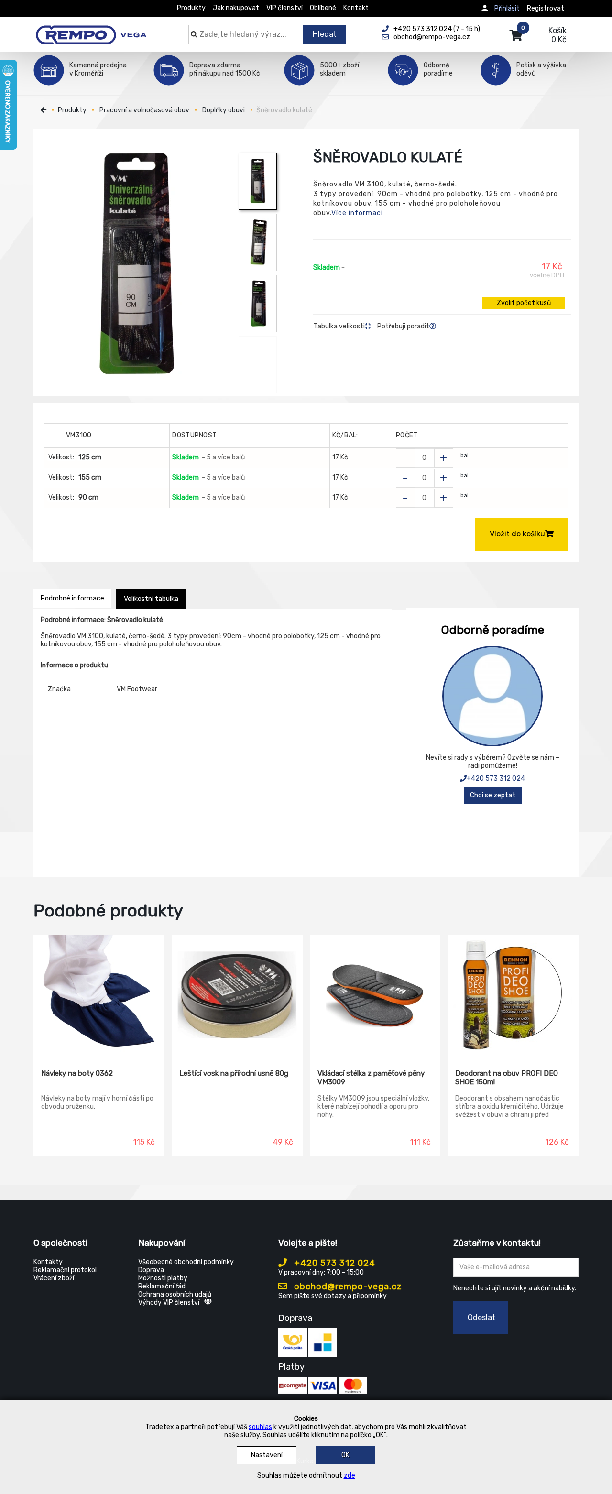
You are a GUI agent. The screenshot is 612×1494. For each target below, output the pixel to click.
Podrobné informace (72, 598)
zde (349, 1476)
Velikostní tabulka (151, 599)
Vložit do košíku (517, 533)
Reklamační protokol (65, 1270)
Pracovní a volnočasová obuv (144, 110)
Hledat (325, 34)
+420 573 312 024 (496, 778)
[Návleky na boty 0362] (99, 995)
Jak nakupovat (236, 8)
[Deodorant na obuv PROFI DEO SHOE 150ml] (513, 995)
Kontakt (356, 8)
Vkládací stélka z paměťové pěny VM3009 (371, 1077)
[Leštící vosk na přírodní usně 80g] (237, 995)
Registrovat (545, 8)
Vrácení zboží (53, 1278)
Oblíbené (323, 8)
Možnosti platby (162, 1278)
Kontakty (48, 1262)
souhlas (260, 1427)
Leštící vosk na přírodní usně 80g (233, 1073)
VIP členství (284, 8)
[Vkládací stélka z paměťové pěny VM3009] (375, 995)
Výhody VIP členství (168, 1302)
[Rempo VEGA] (91, 30)
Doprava (151, 1270)
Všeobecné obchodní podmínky (186, 1262)
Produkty (191, 8)
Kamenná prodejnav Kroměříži (98, 69)
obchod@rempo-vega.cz (347, 1286)
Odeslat (481, 1317)
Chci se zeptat (492, 795)
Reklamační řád (162, 1286)
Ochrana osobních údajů (174, 1294)
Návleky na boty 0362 (77, 1073)
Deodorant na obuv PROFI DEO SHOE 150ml (506, 1077)
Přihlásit (507, 8)
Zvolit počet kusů (524, 303)
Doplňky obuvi (223, 110)
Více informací (357, 213)
